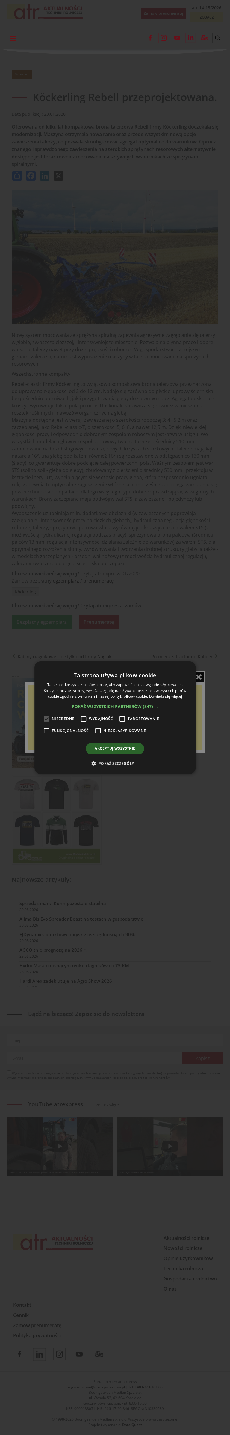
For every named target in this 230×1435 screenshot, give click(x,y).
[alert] (115, 717)
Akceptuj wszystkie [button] (115, 748)
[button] (115, 706)
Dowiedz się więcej (165, 696)
